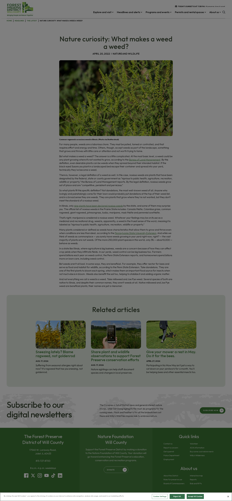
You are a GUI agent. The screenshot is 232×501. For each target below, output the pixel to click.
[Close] (228, 496)
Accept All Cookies (195, 496)
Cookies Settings (159, 496)
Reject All (177, 496)
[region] (116, 496)
